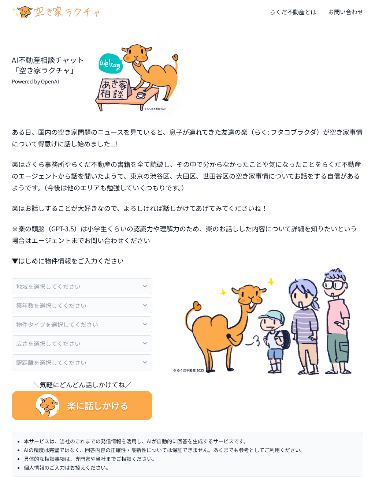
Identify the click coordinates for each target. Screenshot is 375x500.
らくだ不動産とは (293, 11)
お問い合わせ (345, 11)
